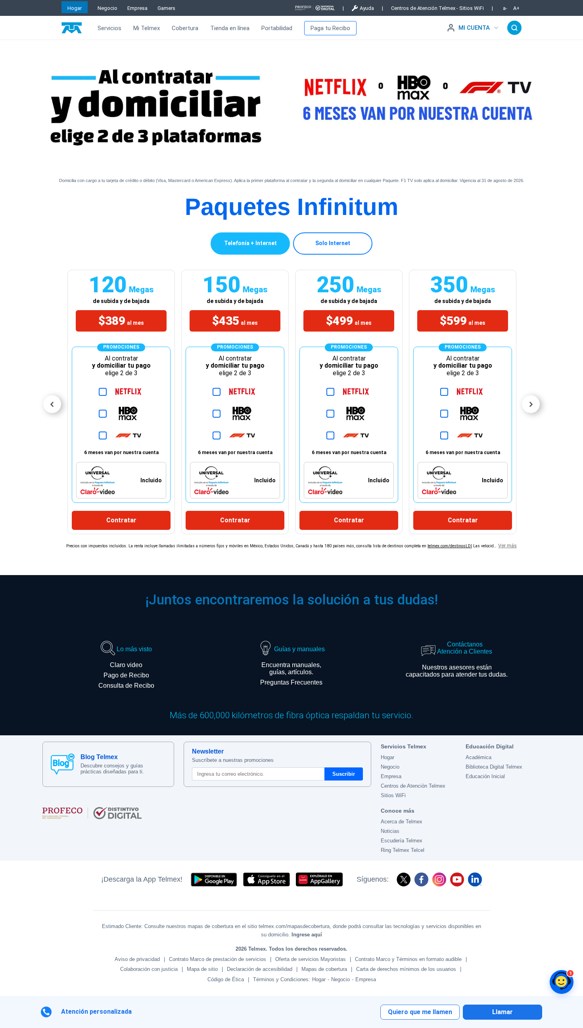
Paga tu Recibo (330, 28)
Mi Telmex (146, 28)
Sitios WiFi (393, 795)
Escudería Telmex (401, 841)
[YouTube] (457, 879)
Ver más (507, 546)
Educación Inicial (485, 776)
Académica (478, 757)
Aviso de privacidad (137, 959)
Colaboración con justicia (149, 969)
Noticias (390, 831)
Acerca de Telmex (401, 822)
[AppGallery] (319, 879)
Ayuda (367, 8)
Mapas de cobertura (324, 969)
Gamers (166, 8)
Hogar (74, 8)
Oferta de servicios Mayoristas (310, 959)
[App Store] (266, 879)
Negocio (107, 8)
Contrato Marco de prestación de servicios (217, 959)
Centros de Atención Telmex (413, 786)
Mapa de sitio (202, 969)
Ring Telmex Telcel (402, 850)
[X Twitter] (403, 879)
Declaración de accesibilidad (259, 969)
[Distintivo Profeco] (315, 8)
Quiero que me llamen (420, 1012)
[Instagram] (439, 879)
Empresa (137, 8)
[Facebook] (421, 879)
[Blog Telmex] (63, 764)
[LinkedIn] (475, 879)
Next (531, 404)
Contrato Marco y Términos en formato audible (408, 959)
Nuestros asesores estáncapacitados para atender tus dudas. (457, 671)
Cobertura (185, 28)
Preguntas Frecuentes (291, 682)
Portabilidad (276, 28)
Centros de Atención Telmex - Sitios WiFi (437, 8)
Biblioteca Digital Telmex (494, 767)
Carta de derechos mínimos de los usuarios (406, 969)
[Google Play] (213, 879)
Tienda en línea (229, 28)
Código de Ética (225, 979)
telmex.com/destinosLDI (450, 546)
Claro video (126, 665)
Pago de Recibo (126, 675)
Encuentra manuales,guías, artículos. (291, 668)
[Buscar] (514, 28)
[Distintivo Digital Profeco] (207, 813)
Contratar (121, 520)
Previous (52, 404)
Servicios (109, 28)
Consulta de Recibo (126, 685)
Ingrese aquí (307, 935)
